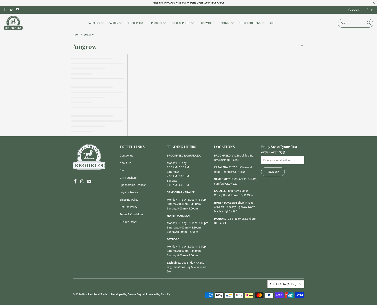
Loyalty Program (130, 192)
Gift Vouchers (128, 177)
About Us (125, 163)
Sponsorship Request (133, 185)
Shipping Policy (129, 199)
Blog (122, 170)
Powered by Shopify (158, 294)
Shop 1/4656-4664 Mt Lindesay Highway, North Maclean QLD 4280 (234, 207)
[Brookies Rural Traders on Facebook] (4, 9)
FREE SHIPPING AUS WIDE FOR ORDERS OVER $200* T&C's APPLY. (188, 2)
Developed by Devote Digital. (128, 294)
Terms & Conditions (131, 214)
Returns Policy (128, 206)
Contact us (126, 155)
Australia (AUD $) (283, 284)
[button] (96, 23)
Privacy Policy (128, 221)
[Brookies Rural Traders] (13, 23)
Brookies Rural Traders (96, 294)
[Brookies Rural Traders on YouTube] (17, 9)
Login (356, 9)
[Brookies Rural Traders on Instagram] (11, 9)
